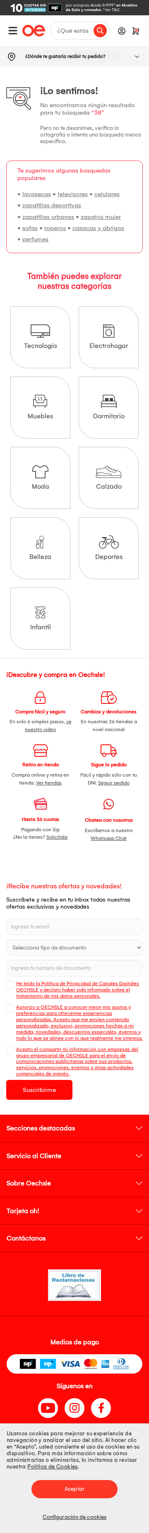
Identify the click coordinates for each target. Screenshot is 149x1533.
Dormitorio (109, 416)
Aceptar (74, 1489)
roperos (55, 228)
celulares (107, 194)
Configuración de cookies (74, 1517)
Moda (40, 486)
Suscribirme (39, 1090)
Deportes (109, 557)
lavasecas (36, 194)
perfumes (35, 239)
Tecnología (40, 346)
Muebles (40, 416)
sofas (30, 228)
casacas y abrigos (98, 228)
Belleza (40, 557)
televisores (73, 194)
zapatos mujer (101, 217)
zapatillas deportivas (51, 205)
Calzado (109, 486)
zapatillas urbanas (48, 217)
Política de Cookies (52, 1466)
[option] (74, 7)
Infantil (40, 627)
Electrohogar (108, 346)
